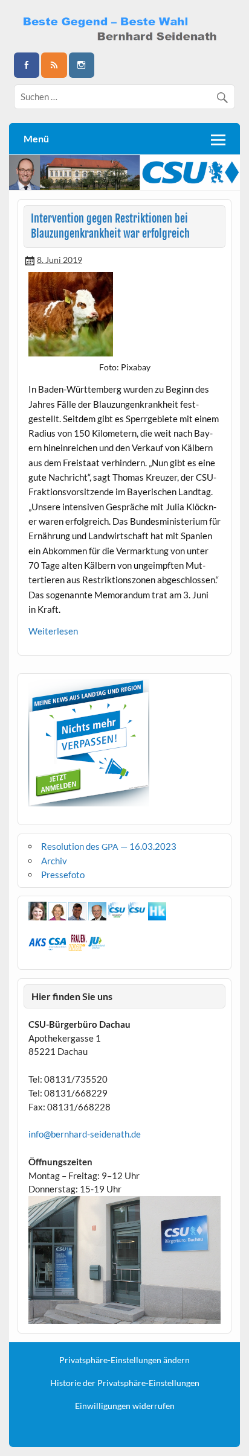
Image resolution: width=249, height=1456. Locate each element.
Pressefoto (63, 874)
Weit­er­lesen (53, 630)
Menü (36, 138)
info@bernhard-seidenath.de (84, 1133)
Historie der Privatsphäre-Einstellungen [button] (124, 1383)
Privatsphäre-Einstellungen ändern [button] (124, 1360)
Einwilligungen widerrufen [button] (125, 1406)
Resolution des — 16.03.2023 (108, 846)
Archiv (54, 860)
